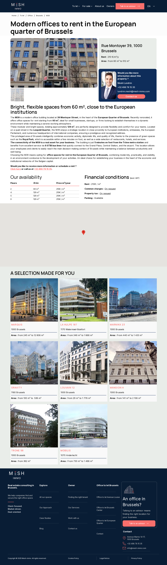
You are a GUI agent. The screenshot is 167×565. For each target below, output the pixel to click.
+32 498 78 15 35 (43, 169)
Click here (15, 169)
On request (110, 188)
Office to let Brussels (107, 485)
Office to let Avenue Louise (108, 497)
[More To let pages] (79, 6)
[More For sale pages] (91, 6)
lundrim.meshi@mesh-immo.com (134, 91)
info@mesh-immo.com (136, 548)
